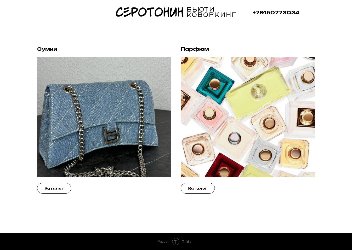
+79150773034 (276, 13)
